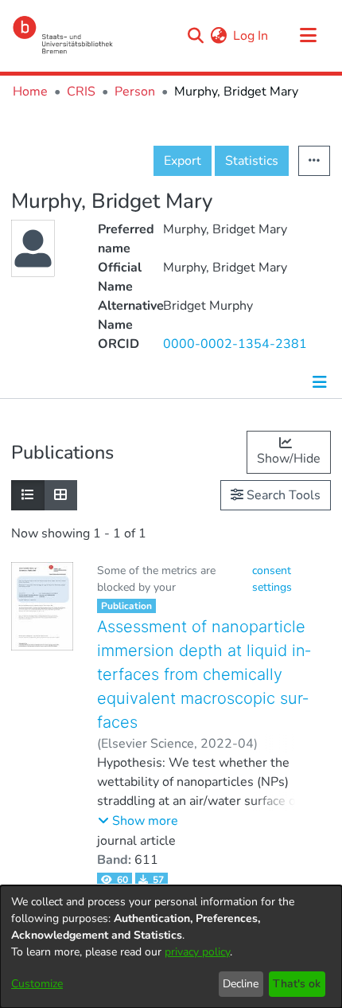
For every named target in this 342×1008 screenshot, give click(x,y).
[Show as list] (28, 495)
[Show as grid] (60, 495)
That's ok (297, 983)
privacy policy (197, 951)
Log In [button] (251, 36)
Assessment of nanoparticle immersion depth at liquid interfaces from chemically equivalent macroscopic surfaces (203, 674)
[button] (138, 821)
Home (30, 91)
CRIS (81, 91)
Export (182, 161)
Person (135, 91)
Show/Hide (289, 458)
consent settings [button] (272, 579)
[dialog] (171, 946)
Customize (37, 983)
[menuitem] (218, 35)
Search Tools (282, 495)
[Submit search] (195, 35)
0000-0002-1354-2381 (235, 344)
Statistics (251, 161)
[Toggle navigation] (308, 36)
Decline (240, 983)
